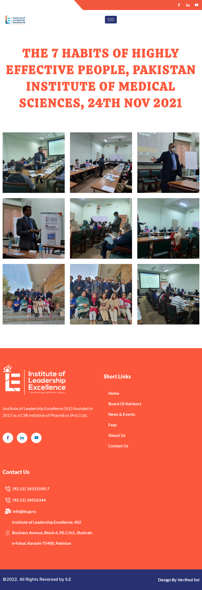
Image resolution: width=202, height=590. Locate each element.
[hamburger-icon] (111, 19)
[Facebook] (179, 5)
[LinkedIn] (188, 5)
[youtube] (36, 438)
